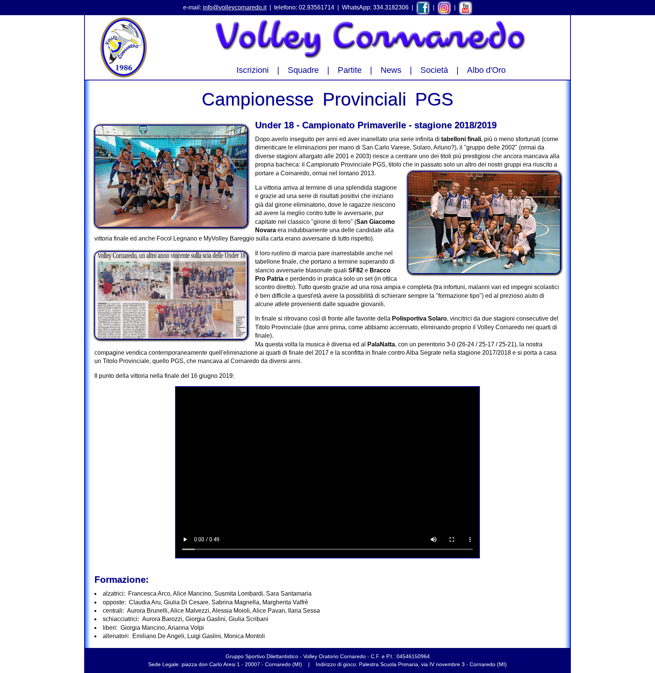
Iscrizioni (253, 70)
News (391, 70)
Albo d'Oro (486, 70)
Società (434, 70)
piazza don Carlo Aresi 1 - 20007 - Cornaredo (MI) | (249, 664)
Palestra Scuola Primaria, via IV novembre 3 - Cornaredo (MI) (433, 664)
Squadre (303, 70)
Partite (350, 70)
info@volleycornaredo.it (234, 7)
